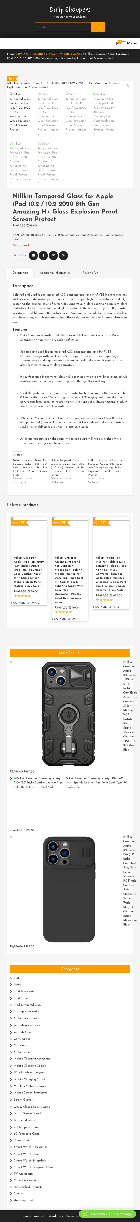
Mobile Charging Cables (30, 1065)
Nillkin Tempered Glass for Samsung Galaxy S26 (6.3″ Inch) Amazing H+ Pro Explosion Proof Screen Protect (30, 467)
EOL (17, 978)
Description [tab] (20, 272)
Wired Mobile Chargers (29, 1072)
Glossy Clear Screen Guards (32, 1107)
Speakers (20, 1193)
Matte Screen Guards (28, 1113)
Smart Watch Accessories (30, 1147)
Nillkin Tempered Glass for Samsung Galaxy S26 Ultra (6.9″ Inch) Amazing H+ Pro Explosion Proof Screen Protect (68, 467)
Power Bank (21, 1140)
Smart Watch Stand (27, 1154)
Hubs (17, 984)
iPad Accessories (31, 54)
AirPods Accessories (27, 1025)
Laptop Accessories (27, 1011)
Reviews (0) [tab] (90, 272)
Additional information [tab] (55, 272)
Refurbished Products (28, 1187)
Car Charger (22, 1039)
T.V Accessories (24, 1173)
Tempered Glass (24, 1120)
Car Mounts (22, 1045)
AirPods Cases (23, 1032)
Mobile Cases (23, 1052)
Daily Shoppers (70, 9)
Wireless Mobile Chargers (31, 1086)
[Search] (98, 27)
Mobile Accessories (26, 1018)
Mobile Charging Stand (29, 1079)
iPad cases (21, 998)
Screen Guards (23, 1099)
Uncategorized (23, 1200)
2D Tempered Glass (26, 1127)
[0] (117, 43)
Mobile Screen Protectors (30, 1092)
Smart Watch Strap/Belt (30, 1160)
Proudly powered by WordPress (43, 1216)
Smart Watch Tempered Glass (33, 1167)
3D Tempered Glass (26, 1133)
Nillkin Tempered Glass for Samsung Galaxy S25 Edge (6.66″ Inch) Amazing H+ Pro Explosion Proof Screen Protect (105, 467)
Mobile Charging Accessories (33, 1058)
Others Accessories (26, 1180)
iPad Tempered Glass (65, 54)
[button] (128, 86)
